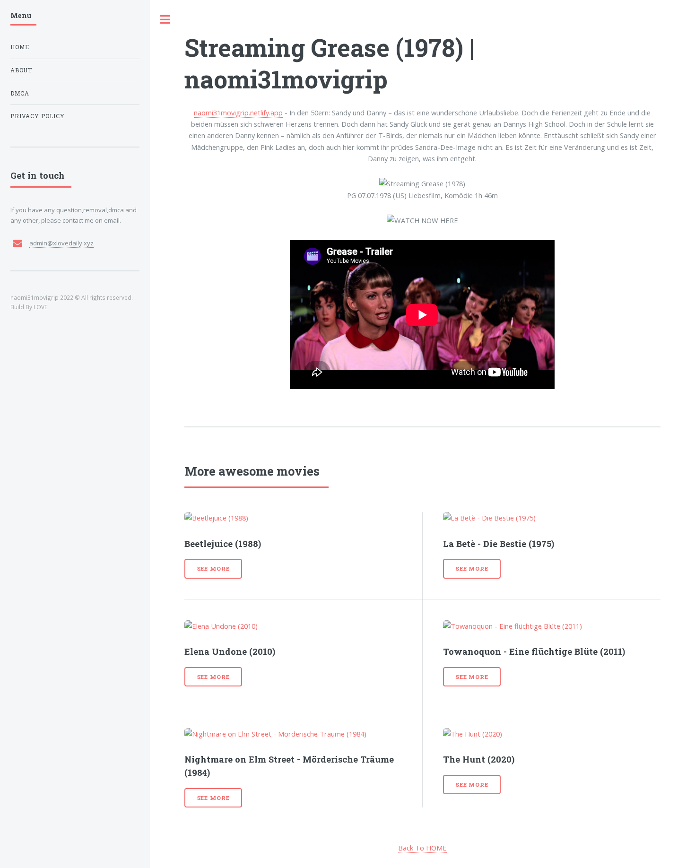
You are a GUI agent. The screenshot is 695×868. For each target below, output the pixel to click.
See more (213, 568)
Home (19, 47)
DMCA (19, 93)
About (21, 70)
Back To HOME (422, 847)
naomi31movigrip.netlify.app (238, 112)
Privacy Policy (37, 116)
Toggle (165, 19)
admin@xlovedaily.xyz (61, 243)
